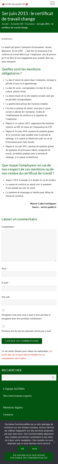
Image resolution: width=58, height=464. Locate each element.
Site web (6, 297)
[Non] (54, 442)
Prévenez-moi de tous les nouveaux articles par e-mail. (26, 331)
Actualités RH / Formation (22, 24)
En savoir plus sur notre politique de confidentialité (29, 456)
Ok (22, 449)
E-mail (6, 283)
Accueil (5, 24)
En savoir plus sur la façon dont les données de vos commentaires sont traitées (27, 355)
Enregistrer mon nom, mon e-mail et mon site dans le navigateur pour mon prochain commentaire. (26, 317)
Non (34, 449)
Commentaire (9, 227)
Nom (5, 268)
